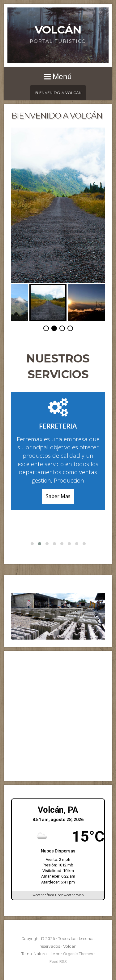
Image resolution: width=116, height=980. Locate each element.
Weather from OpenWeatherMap (58, 895)
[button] (32, 544)
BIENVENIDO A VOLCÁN (58, 93)
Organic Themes (78, 953)
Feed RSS (58, 961)
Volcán (58, 29)
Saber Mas (58, 496)
